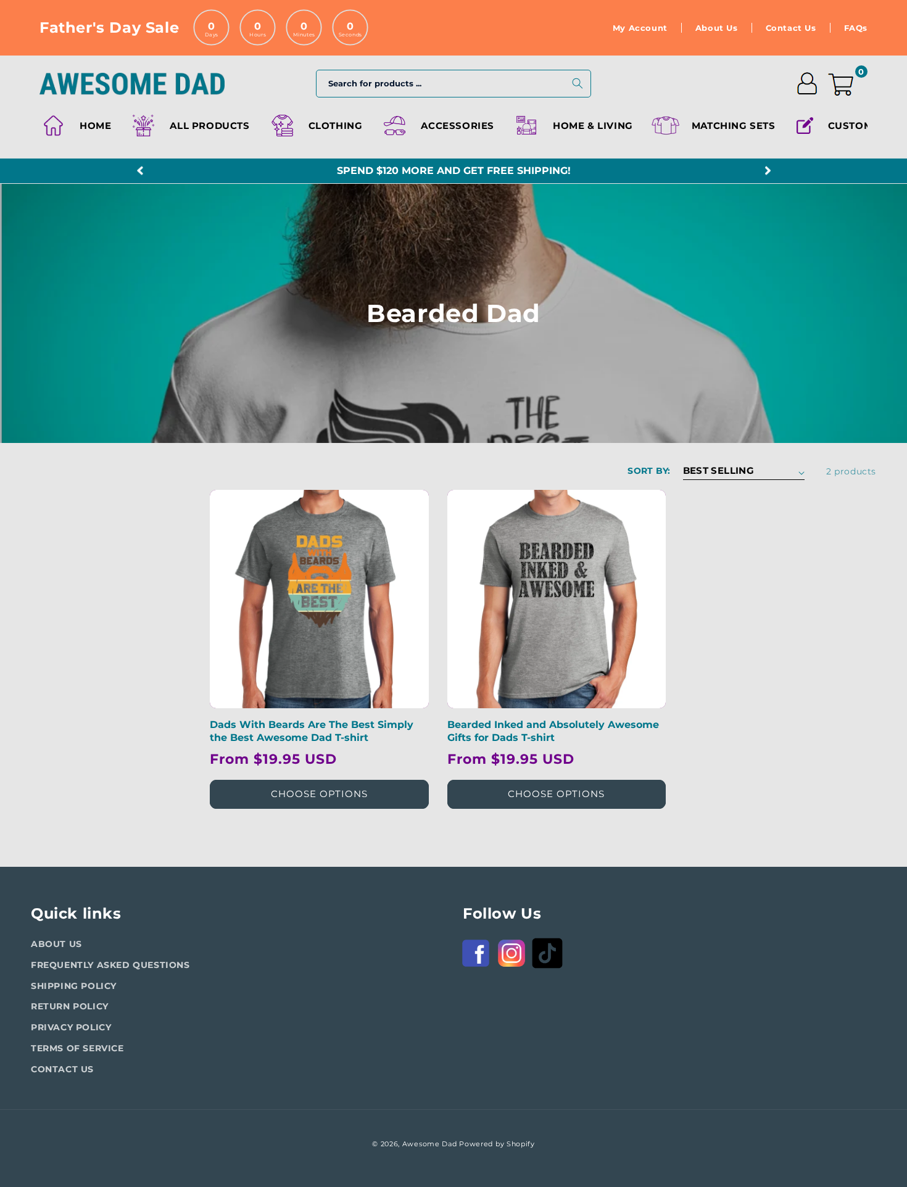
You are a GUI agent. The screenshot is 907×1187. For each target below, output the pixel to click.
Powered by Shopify (497, 1143)
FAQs (856, 28)
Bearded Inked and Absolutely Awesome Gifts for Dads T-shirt (553, 731)
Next (767, 171)
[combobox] (453, 83)
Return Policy (70, 1006)
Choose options (319, 794)
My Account (640, 28)
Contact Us (791, 28)
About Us (716, 28)
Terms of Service (77, 1048)
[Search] (577, 83)
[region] (453, 171)
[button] (315, 125)
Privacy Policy (71, 1027)
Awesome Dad (429, 1143)
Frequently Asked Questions (110, 964)
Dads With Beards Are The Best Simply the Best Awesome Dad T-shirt (311, 731)
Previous (139, 171)
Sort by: (648, 470)
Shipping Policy (74, 985)
